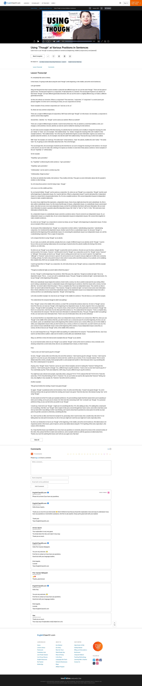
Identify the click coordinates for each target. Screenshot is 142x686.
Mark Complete (37, 56)
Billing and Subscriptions (80, 650)
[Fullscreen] (102, 41)
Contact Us (77, 662)
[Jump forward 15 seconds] (43, 41)
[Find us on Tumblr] (94, 663)
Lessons (26, 3)
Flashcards (40, 650)
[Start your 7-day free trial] (98, 646)
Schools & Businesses (61, 662)
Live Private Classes (42, 654)
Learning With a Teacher (80, 659)
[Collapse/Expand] (71, 449)
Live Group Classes (42, 657)
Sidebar (109, 8)
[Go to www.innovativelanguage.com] (71, 678)
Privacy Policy (90, 681)
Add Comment (39, 486)
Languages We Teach (61, 659)
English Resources (42, 659)
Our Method (59, 645)
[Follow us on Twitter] (94, 660)
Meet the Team (60, 650)
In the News (59, 657)
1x (48, 41)
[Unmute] (54, 41)
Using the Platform (79, 654)
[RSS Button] (32, 454)
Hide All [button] (36, 440)
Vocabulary (35, 3)
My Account (77, 652)
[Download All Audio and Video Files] (70, 56)
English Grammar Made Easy (45, 8)
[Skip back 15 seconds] (34, 41)
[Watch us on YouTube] (97, 660)
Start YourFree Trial (135, 3)
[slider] (58, 41)
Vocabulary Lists (41, 652)
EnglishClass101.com (81, 681)
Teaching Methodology (80, 657)
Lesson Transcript (37, 67)
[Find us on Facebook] (100, 660)
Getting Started (78, 647)
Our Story (58, 647)
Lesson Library (34, 8)
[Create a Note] (59, 56)
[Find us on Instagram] (97, 663)
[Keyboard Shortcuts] (108, 41)
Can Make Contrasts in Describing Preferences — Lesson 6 (53, 61)
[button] (120, 3)
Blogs (57, 664)
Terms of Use (98, 681)
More (53, 3)
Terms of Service (87, 682)
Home (38, 645)
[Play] (38, 41)
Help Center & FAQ (79, 645)
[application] (71, 26)
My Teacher (45, 3)
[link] (90, 8)
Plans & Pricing (60, 654)
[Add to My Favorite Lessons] (53, 56)
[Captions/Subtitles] (99, 41)
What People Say (60, 652)
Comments (51, 67)
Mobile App (40, 664)
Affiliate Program (60, 666)
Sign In (126, 3)
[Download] (105, 41)
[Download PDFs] (64, 56)
